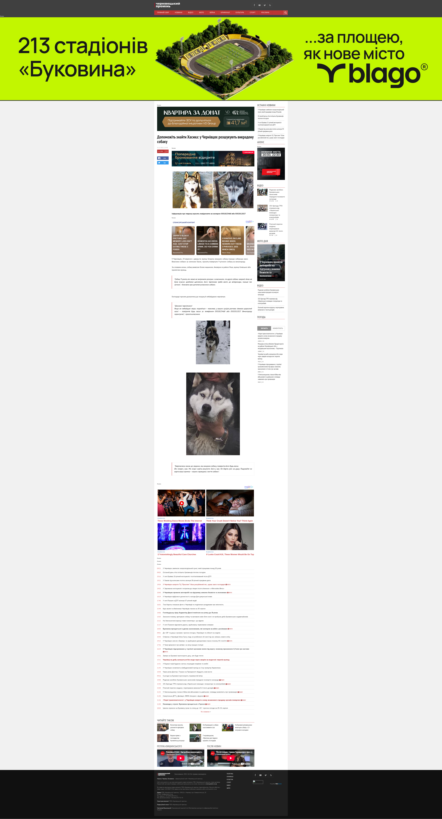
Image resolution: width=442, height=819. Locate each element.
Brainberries (161, 518)
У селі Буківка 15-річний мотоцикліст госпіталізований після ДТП (270, 123)
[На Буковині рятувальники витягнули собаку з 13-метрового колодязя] (227, 727)
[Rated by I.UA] (258, 783)
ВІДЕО (228, 785)
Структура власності (163, 801)
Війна (212, 13)
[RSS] (270, 5)
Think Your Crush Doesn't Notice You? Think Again (229, 521)
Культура (240, 13)
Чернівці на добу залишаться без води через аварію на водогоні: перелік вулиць (270, 356)
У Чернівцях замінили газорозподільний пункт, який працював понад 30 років (271, 110)
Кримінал (225, 13)
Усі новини (205, 712)
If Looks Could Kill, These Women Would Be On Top (230, 554)
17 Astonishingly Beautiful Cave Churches (177, 554)
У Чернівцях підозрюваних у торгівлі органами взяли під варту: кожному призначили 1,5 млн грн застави (269, 366)
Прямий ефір (163, 13)
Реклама (265, 13)
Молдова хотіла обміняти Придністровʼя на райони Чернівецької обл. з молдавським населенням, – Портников (271, 346)
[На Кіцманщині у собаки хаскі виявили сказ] (195, 727)
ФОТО (228, 788)
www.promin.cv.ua (211, 784)
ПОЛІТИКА (230, 774)
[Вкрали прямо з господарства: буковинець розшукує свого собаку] (163, 738)
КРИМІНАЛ (230, 777)
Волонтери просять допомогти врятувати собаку (177, 727)
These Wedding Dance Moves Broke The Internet (180, 521)
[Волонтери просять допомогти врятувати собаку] (163, 727)
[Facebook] (254, 5)
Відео (190, 13)
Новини (178, 13)
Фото (201, 13)
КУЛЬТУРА (230, 780)
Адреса (159, 793)
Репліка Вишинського (169, 746)
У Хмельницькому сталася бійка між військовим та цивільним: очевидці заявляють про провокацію (269, 376)
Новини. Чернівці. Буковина (165, 779)
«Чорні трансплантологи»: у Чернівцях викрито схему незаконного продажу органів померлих (270, 335)
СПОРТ (229, 782)
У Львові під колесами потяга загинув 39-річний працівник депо (271, 130)
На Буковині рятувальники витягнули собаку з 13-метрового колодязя (243, 727)
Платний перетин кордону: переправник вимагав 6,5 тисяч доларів (271, 308)
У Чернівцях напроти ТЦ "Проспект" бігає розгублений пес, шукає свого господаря (271, 136)
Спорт (252, 13)
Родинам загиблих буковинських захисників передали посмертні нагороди (268, 292)
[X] (264, 5)
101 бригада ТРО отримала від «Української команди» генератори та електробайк (270, 301)
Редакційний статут (163, 805)
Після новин (214, 746)
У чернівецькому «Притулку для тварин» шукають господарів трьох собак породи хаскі (210, 740)
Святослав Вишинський (164, 808)
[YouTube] (259, 5)
